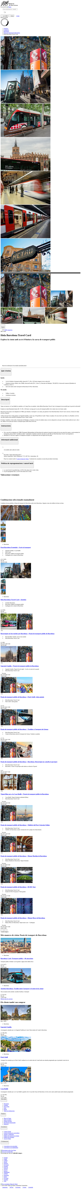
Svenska (6, 1179)
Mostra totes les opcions (7, 999)
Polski (5, 1176)
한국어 (6, 1169)
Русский (6, 1178)
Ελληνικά (6, 1165)
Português (6, 1175)
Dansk (5, 1162)
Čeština (6, 1160)
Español (6, 1166)
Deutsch (6, 1163)
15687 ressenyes (8, 330)
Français (6, 1167)
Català (5, 1159)
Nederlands (6, 1172)
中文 (5, 1181)
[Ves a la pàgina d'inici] (9, 7)
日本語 (6, 1173)
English (6, 1157)
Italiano (6, 1171)
